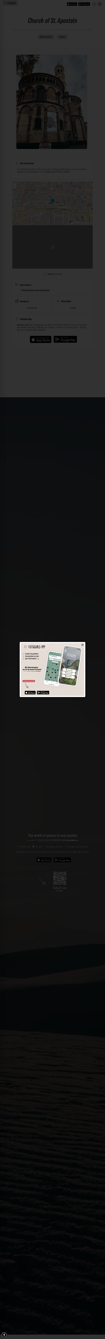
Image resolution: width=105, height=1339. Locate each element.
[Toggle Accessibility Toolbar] (4, 1334)
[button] (82, 645)
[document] (52, 669)
